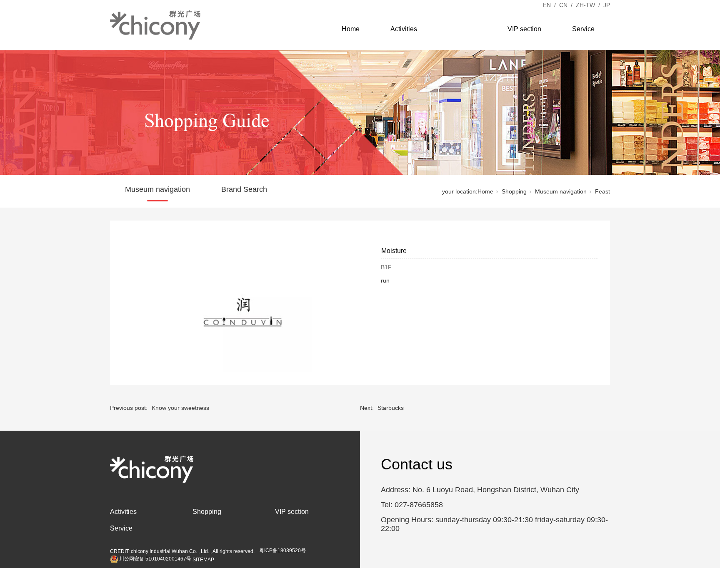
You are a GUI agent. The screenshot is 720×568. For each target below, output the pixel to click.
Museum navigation (157, 189)
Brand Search (244, 189)
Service (583, 28)
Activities (403, 28)
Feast (602, 191)
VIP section (524, 28)
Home (351, 28)
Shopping (462, 28)
